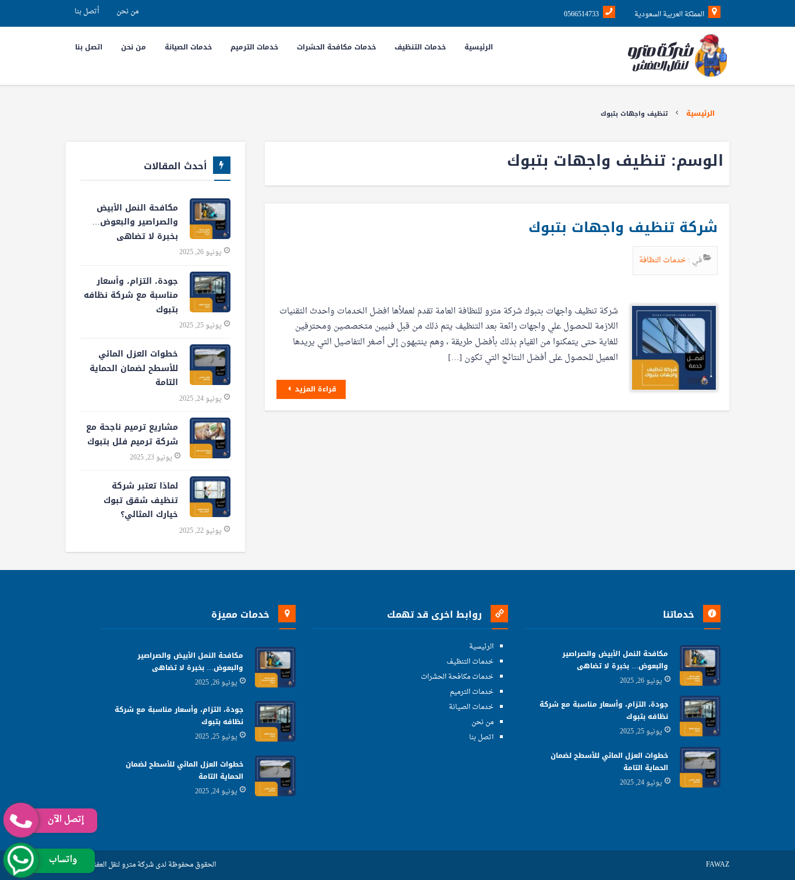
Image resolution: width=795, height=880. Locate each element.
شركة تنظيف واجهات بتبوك (623, 227)
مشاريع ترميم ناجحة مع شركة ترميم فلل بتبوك (132, 434)
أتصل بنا (86, 11)
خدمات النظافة (663, 260)
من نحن (127, 11)
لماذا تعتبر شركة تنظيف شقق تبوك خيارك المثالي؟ (141, 500)
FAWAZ (717, 865)
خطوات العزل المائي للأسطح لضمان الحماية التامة (134, 368)
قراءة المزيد (314, 389)
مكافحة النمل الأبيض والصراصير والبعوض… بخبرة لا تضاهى (135, 222)
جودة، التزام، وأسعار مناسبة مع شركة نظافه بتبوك (131, 295)
